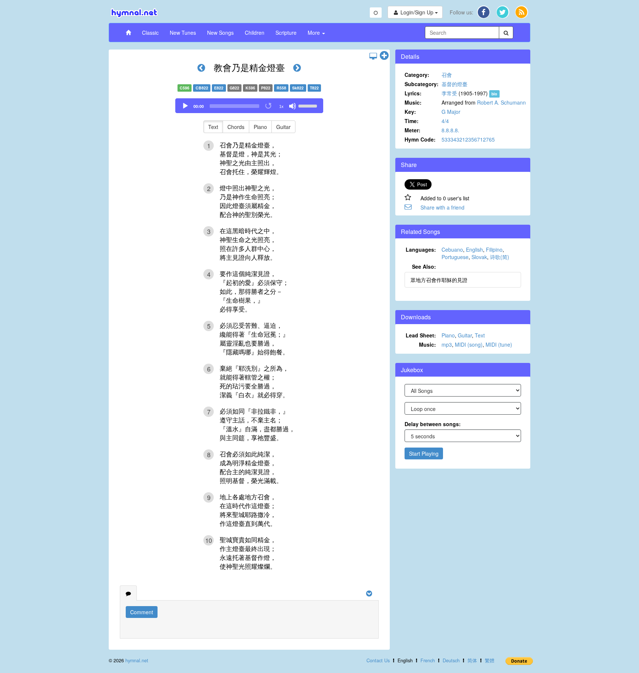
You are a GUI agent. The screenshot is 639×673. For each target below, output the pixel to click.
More (314, 32)
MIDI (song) (469, 344)
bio (494, 93)
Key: (410, 111)
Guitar (283, 126)
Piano (260, 126)
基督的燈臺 (454, 84)
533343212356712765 (468, 139)
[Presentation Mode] (373, 56)
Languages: (421, 249)
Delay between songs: (433, 424)
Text (213, 126)
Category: (417, 74)
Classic (150, 32)
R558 (281, 88)
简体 (472, 660)
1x (281, 106)
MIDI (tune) (499, 344)
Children (254, 32)
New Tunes (183, 32)
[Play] (185, 106)
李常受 (449, 93)
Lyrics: (413, 93)
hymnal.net (136, 660)
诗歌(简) (499, 257)
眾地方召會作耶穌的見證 (438, 279)
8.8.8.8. (450, 130)
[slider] (308, 105)
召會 (447, 74)
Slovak (479, 257)
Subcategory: (422, 84)
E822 (218, 88)
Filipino (494, 249)
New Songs (220, 32)
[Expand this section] (384, 56)
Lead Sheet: (421, 335)
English (474, 249)
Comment (141, 612)
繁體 (489, 660)
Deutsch (451, 660)
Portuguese (455, 257)
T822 (314, 88)
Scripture (286, 32)
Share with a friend (442, 207)
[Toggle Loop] (269, 106)
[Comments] (128, 593)
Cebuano (452, 249)
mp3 (447, 344)
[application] (249, 105)
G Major (451, 111)
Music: (413, 102)
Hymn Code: (420, 139)
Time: (412, 121)
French (427, 660)
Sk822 (298, 88)
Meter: (412, 130)
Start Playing (424, 453)
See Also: (424, 266)
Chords (235, 126)
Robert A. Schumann (501, 102)
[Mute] (292, 106)
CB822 (202, 88)
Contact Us (378, 660)
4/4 (445, 121)
